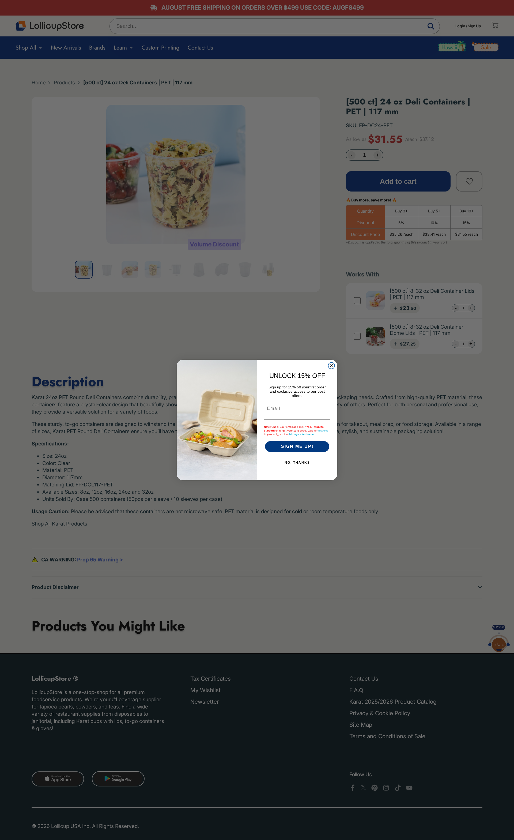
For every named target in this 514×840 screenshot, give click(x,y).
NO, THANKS (297, 462)
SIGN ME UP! (297, 446)
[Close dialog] (331, 365)
